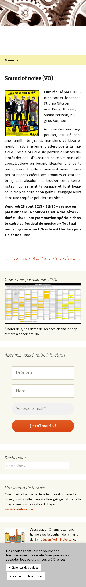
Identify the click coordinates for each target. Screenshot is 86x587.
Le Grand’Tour (65, 258)
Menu (9, 60)
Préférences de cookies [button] (23, 568)
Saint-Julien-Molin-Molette (52, 539)
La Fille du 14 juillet (25, 258)
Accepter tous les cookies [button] (26, 576)
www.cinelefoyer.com (20, 509)
